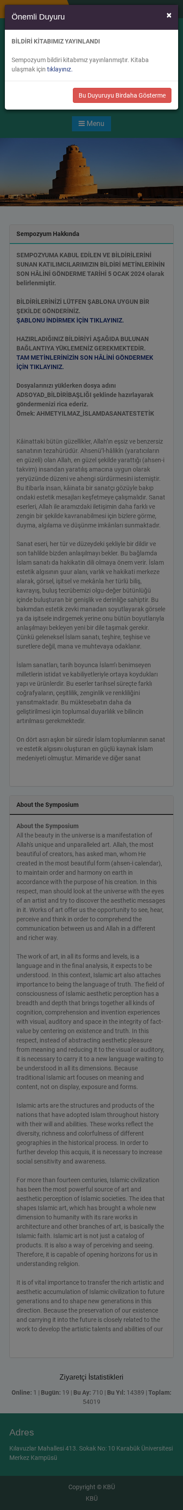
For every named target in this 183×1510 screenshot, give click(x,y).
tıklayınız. (60, 69)
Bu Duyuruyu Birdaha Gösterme (122, 95)
